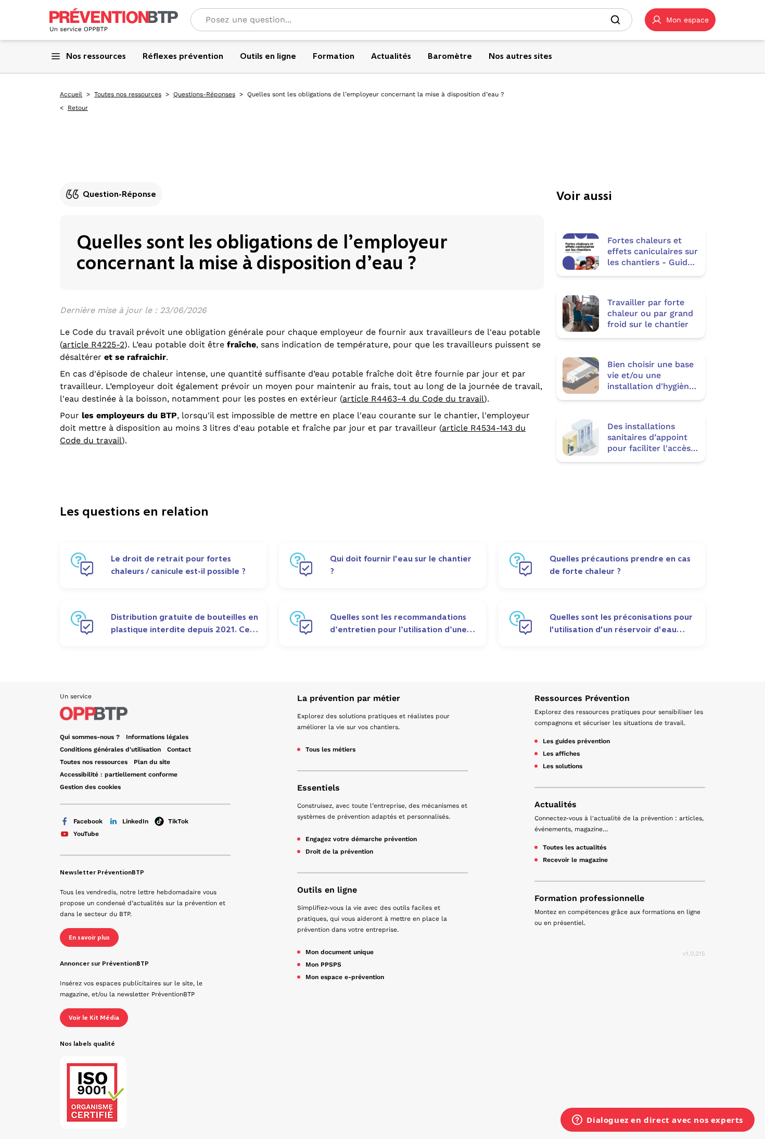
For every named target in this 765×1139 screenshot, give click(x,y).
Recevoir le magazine (575, 859)
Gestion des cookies (90, 787)
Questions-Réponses (204, 94)
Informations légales (157, 737)
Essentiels (318, 788)
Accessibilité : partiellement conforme (118, 774)
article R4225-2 (93, 344)
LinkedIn (135, 821)
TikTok (178, 821)
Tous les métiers (330, 749)
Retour (78, 108)
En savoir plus (89, 937)
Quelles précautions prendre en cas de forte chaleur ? (620, 565)
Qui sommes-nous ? (90, 737)
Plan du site (152, 762)
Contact (179, 749)
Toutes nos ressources (127, 94)
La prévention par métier (348, 698)
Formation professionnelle (589, 898)
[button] (680, 19)
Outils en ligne (327, 890)
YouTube (86, 833)
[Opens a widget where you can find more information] (657, 1121)
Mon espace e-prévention (344, 977)
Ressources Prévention (582, 698)
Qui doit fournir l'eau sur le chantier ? (400, 565)
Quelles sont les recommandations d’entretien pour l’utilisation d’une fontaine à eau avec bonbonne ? (398, 623)
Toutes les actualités (574, 847)
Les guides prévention (576, 741)
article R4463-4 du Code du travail (413, 399)
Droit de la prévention (339, 851)
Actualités (555, 804)
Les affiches (561, 753)
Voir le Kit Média (94, 1017)
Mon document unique (339, 952)
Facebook (88, 821)
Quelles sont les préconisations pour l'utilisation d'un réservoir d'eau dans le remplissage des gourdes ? (621, 623)
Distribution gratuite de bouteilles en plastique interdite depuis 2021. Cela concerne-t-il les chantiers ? (184, 623)
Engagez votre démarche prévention (361, 839)
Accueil (71, 94)
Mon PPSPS (323, 964)
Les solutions (562, 766)
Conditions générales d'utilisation (110, 749)
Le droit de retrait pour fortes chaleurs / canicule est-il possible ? (178, 565)
